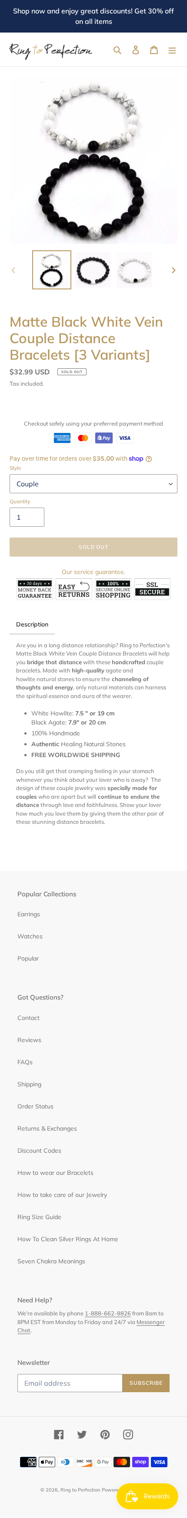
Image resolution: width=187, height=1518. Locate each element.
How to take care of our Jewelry (62, 1195)
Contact (28, 1018)
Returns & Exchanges (47, 1128)
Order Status (35, 1106)
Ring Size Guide (39, 1217)
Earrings (28, 914)
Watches (30, 936)
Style (15, 468)
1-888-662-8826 (108, 1313)
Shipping (29, 1084)
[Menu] (172, 49)
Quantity (20, 501)
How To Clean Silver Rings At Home (67, 1239)
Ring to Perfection (80, 1490)
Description (32, 624)
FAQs (25, 1062)
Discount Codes (39, 1150)
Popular (28, 958)
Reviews (29, 1040)
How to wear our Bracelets (55, 1173)
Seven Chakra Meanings (51, 1261)
